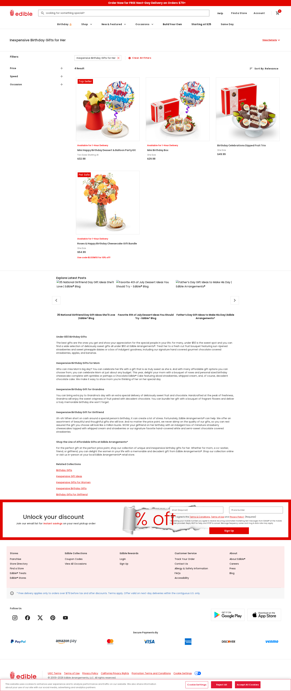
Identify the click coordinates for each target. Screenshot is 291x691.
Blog (232, 573)
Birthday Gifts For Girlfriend (72, 494)
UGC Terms (54, 673)
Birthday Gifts (64, 470)
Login (123, 559)
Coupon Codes (74, 559)
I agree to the (182, 516)
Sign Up (229, 530)
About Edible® (237, 559)
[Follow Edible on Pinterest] (53, 618)
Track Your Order (185, 559)
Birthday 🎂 (64, 24)
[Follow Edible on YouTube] (65, 618)
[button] (145, 40)
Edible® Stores (18, 578)
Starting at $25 (201, 24)
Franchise (15, 559)
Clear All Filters (141, 57)
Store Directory (19, 563)
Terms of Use (217, 516)
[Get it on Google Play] (228, 615)
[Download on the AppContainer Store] (264, 615)
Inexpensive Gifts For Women (73, 482)
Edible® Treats (18, 573)
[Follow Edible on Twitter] (40, 618)
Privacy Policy (90, 673)
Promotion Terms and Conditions (151, 673)
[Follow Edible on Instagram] (15, 618)
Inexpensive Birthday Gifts (71, 488)
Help (220, 13)
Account (259, 13)
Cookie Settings (182, 673)
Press (233, 568)
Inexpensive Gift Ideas (69, 476)
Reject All (221, 684)
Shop (84, 24)
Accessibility (182, 578)
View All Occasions (76, 563)
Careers (234, 563)
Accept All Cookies (247, 684)
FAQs (178, 573)
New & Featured (112, 24)
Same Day (227, 24)
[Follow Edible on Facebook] (28, 618)
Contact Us (181, 563)
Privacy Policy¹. (237, 516)
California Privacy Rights (115, 673)
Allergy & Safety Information (191, 568)
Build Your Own (172, 24)
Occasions (142, 24)
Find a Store (239, 13)
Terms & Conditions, (200, 516)
